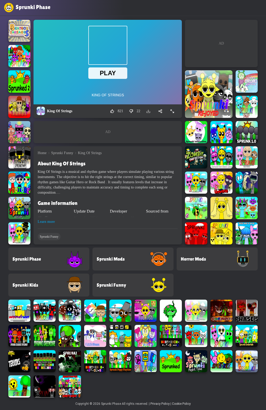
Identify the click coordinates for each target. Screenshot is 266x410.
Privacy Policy (160, 404)
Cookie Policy (181, 404)
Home (42, 153)
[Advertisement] (108, 132)
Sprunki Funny (62, 153)
